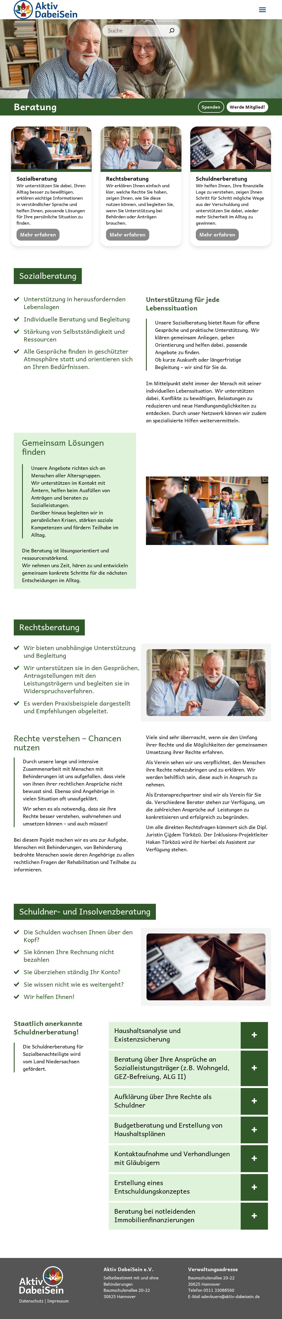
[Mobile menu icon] (262, 9)
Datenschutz (31, 1301)
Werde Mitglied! (247, 106)
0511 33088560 (219, 1290)
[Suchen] (172, 31)
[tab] (188, 1035)
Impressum (58, 1301)
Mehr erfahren (38, 234)
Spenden (211, 106)
